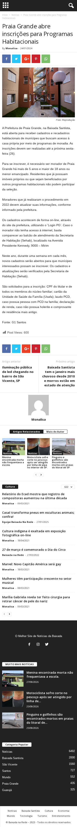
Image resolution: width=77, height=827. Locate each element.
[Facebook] (30, 644)
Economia (63, 810)
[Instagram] (39, 644)
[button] (70, 5)
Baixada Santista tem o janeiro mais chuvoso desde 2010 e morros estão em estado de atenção (58, 376)
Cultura (49, 810)
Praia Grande (10, 783)
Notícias (15, 14)
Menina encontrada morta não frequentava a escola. (13, 461)
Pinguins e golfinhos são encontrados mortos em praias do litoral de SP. (62, 462)
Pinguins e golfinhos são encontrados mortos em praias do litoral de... (50, 718)
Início (4, 14)
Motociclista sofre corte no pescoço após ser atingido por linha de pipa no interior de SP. (37, 462)
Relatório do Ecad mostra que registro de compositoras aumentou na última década (34, 496)
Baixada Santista (12, 758)
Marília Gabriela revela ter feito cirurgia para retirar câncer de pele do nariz (36, 599)
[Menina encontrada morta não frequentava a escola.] (13, 446)
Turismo (42, 815)
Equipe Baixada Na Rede (17, 522)
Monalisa (12, 48)
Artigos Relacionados (26, 431)
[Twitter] (47, 644)
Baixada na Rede (13, 555)
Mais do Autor (55, 431)
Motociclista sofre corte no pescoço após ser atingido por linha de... (49, 697)
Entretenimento (61, 815)
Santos (6, 770)
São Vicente (9, 764)
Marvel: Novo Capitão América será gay (31, 564)
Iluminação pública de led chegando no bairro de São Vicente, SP (18, 374)
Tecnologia (26, 815)
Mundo (6, 777)
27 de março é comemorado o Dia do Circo (34, 550)
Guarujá (7, 790)
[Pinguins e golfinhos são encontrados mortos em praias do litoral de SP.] (63, 446)
